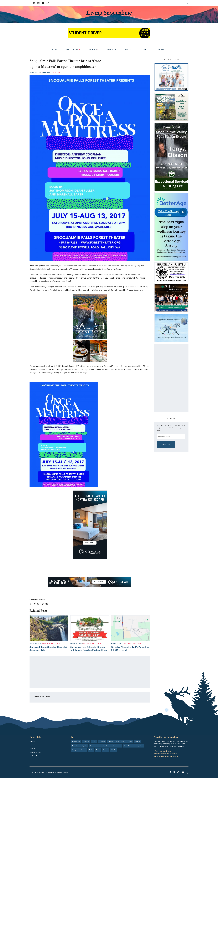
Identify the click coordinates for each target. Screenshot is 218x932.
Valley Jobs (33, 748)
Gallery (162, 49)
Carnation (86, 741)
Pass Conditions (95, 745)
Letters (137, 741)
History (130, 741)
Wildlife (113, 750)
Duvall (94, 741)
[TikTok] (43, 604)
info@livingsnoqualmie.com (163, 751)
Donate (32, 741)
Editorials (102, 741)
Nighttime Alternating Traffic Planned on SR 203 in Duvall (130, 648)
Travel (98, 750)
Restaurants (117, 745)
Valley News (72, 49)
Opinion (93, 49)
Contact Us (33, 756)
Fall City (56, 72)
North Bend (75, 745)
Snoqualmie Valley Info (51, 643)
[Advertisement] (90, 672)
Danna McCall (47, 72)
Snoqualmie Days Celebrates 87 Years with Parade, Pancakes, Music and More (88, 648)
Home (54, 49)
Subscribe (165, 444)
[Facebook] (35, 604)
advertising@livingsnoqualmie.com (166, 756)
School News (128, 745)
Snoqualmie (139, 745)
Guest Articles (120, 741)
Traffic (129, 49)
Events (145, 49)
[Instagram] (39, 604)
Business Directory (36, 752)
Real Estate (106, 745)
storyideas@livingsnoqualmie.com (165, 753)
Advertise (33, 745)
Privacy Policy (63, 772)
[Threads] (31, 604)
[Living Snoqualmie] (109, 13)
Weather (111, 49)
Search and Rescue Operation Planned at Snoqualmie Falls (48, 648)
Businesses (76, 741)
